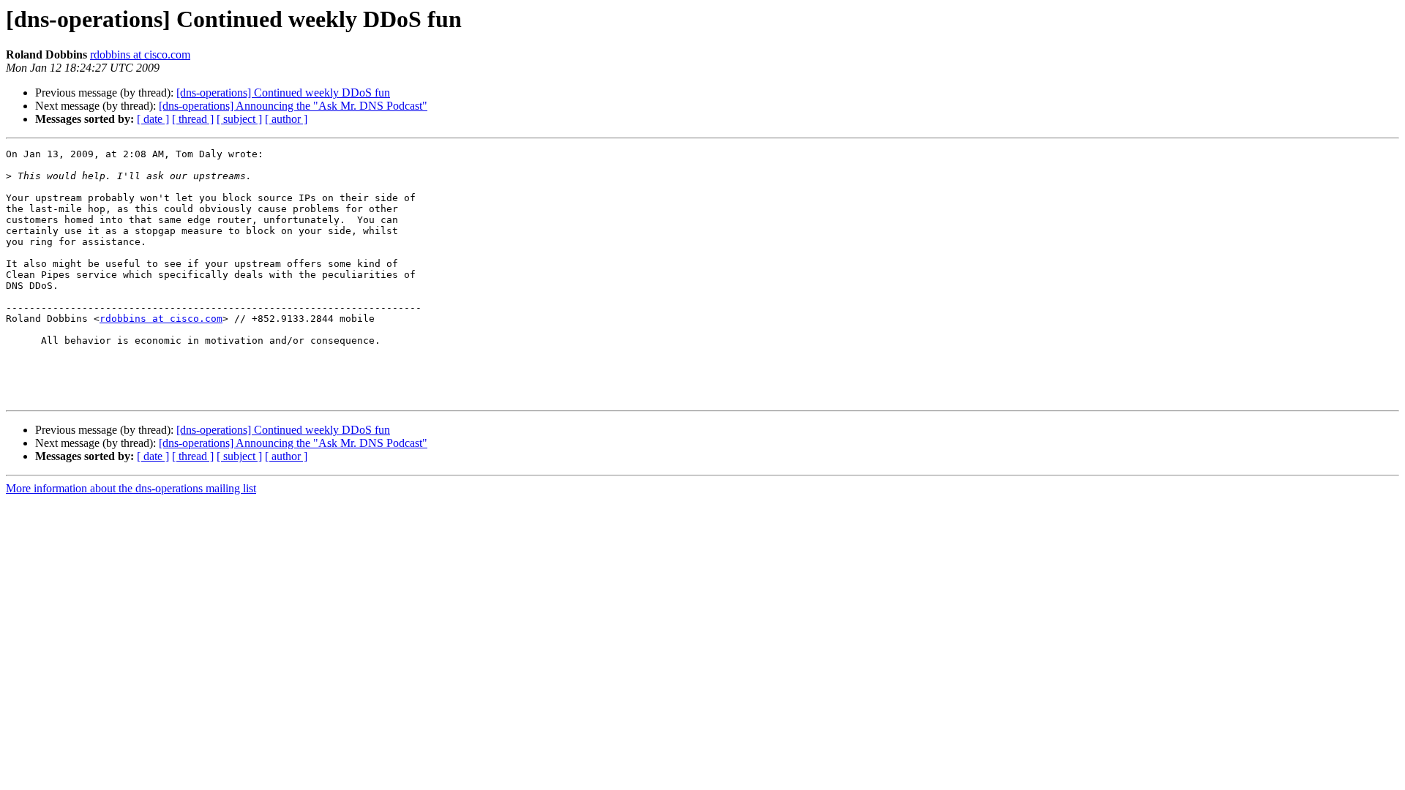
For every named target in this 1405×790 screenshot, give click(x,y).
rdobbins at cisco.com (140, 54)
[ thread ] (193, 119)
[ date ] (153, 119)
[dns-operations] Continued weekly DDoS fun (283, 92)
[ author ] (286, 119)
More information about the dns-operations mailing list (131, 488)
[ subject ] (239, 119)
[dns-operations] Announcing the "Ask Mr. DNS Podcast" (293, 105)
